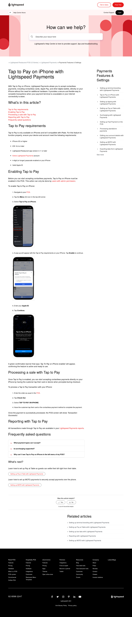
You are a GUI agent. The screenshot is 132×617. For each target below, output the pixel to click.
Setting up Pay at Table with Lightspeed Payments (26, 474)
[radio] (60, 502)
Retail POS (11, 560)
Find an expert (64, 566)
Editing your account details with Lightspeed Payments (112, 136)
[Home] (18, 5)
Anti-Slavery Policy (61, 605)
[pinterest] (69, 596)
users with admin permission (63, 181)
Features (11, 563)
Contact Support (109, 12)
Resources (79, 560)
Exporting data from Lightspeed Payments (111, 150)
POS (28, 192)
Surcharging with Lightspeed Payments (110, 116)
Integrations (29, 571)
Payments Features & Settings (70, 62)
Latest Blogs (112, 560)
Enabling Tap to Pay (16, 112)
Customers (29, 574)
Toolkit (61, 571)
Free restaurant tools (82, 568)
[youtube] (80, 596)
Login (119, 12)
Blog (77, 563)
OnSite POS (12, 580)
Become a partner (65, 568)
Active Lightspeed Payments (22, 155)
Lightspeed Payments (49, 62)
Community (79, 574)
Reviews (95, 568)
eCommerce (46, 560)
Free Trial (118, 5)
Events (78, 577)
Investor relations (98, 577)
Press (94, 566)
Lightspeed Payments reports (72, 428)
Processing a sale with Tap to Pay (22, 114)
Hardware (11, 568)
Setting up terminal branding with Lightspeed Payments (110, 89)
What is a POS (12, 571)
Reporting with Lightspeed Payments (82, 536)
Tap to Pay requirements (18, 109)
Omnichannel (12, 577)
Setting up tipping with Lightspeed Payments (108, 102)
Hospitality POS (31, 560)
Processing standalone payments (108, 130)
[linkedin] (74, 596)
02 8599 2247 (15, 596)
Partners (62, 560)
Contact (95, 571)
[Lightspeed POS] (117, 597)
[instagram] (63, 596)
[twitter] (57, 596)
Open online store (47, 574)
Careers (95, 574)
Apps (43, 568)
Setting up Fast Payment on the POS (111, 123)
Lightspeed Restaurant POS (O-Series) (24, 62)
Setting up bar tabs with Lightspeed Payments (85, 531)
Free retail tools (80, 566)
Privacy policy (72, 605)
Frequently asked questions (19, 119)
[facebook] (52, 596)
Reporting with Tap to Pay (18, 117)
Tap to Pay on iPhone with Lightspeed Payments (109, 96)
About (94, 563)
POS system (12, 574)
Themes (44, 571)
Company (96, 560)
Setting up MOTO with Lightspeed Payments (24, 485)
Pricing (10, 566)
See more (100, 155)
